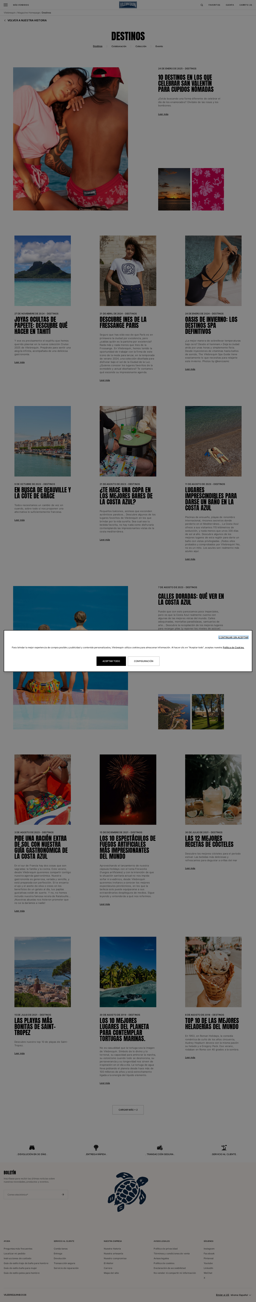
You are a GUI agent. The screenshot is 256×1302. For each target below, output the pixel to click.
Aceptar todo (111, 661)
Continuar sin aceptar (233, 637)
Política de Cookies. (233, 647)
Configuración (143, 661)
